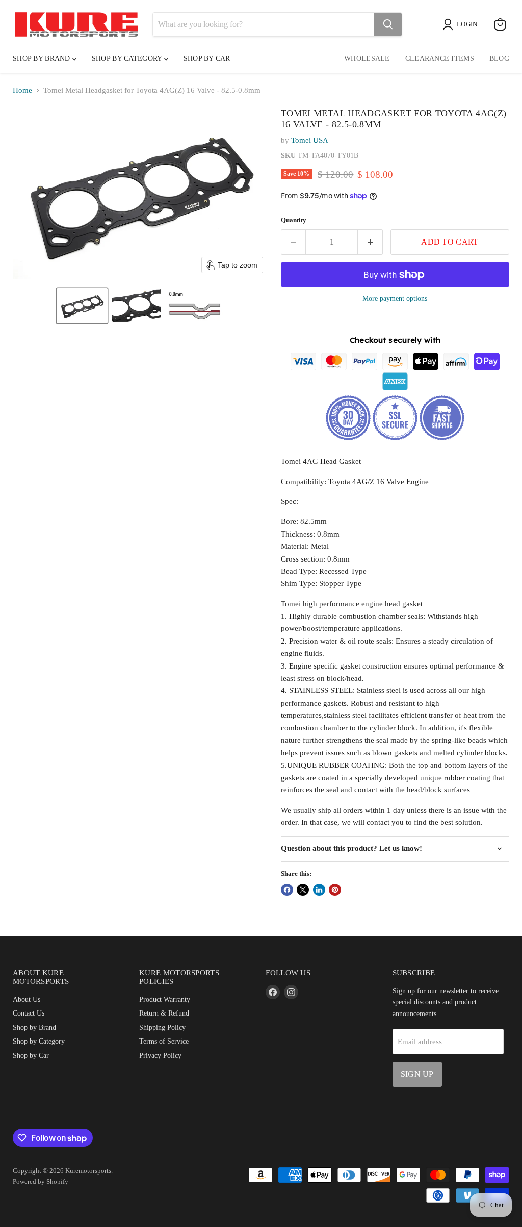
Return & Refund (164, 1013)
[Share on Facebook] (287, 890)
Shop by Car (31, 1055)
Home (22, 90)
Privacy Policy (160, 1055)
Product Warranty (164, 999)
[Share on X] (303, 890)
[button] (82, 305)
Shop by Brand (42, 58)
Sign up (417, 1074)
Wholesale (367, 58)
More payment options (394, 298)
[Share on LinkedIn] (319, 890)
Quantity (293, 220)
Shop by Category (128, 58)
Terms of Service (164, 1041)
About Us (26, 999)
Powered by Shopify (40, 1181)
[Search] (388, 24)
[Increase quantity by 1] (370, 242)
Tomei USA (309, 140)
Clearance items (439, 58)
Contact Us (28, 1013)
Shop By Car (207, 58)
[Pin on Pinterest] (335, 890)
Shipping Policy (162, 1027)
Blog (499, 58)
